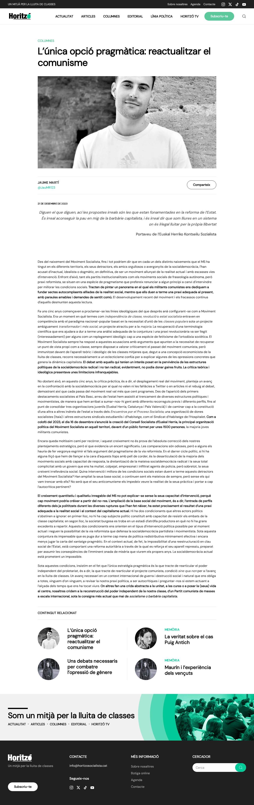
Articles (88, 16)
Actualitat (64, 16)
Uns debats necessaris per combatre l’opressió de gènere (92, 666)
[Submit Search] (240, 767)
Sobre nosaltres (177, 4)
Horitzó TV (190, 16)
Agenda (195, 4)
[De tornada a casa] (20, 16)
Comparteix (201, 185)
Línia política (162, 16)
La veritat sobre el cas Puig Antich (189, 639)
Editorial (135, 16)
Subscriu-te (219, 16)
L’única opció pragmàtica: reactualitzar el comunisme (83, 638)
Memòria (172, 629)
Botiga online (140, 773)
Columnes (111, 16)
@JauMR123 (46, 187)
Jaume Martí (48, 182)
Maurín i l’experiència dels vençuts (188, 670)
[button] (244, 16)
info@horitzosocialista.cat (88, 766)
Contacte (209, 4)
